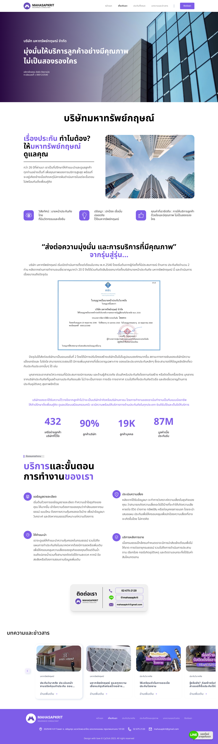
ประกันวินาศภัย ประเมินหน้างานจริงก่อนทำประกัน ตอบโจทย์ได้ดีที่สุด (56, 684)
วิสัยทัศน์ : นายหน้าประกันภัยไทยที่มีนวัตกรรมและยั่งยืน (55, 215)
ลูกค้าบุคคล (126, 434)
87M (164, 422)
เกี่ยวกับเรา (122, 5)
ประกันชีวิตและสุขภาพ (149, 718)
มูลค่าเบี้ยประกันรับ (163, 434)
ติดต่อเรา (187, 5)
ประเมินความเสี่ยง (132, 494)
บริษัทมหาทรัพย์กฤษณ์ (109, 118)
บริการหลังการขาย (133, 537)
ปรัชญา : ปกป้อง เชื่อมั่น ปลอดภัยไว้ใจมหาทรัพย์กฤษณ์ (108, 215)
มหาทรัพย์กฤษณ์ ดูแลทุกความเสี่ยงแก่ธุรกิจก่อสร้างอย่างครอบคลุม (108, 684)
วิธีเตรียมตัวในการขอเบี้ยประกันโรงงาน (155, 684)
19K (126, 424)
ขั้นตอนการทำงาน (33, 456)
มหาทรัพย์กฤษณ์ (47, 676)
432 (53, 422)
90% (89, 424)
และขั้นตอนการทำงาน (59, 471)
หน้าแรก (108, 5)
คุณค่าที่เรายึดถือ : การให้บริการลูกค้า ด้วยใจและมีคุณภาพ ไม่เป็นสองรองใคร (172, 215)
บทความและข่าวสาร (159, 5)
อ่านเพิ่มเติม (47, 694)
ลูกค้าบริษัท (89, 434)
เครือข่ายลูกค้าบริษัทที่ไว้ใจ (52, 434)
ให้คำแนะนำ (39, 535)
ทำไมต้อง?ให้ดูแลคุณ (57, 146)
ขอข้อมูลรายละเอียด (45, 496)
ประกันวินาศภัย (146, 676)
